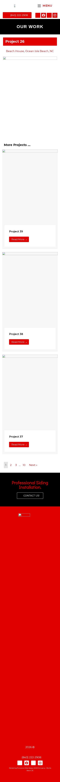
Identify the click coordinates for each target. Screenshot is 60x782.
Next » (33, 465)
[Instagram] (54, 15)
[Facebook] (43, 15)
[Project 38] (30, 293)
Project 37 (16, 436)
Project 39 (16, 231)
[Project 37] (30, 396)
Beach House (15, 51)
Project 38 (16, 334)
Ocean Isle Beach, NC (39, 51)
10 (24, 465)
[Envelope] (37, 15)
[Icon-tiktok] (49, 15)
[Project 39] (30, 191)
